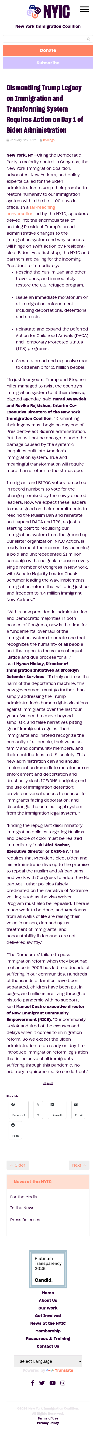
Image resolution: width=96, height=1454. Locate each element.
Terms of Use (48, 1418)
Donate (48, 50)
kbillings (49, 140)
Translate (64, 1370)
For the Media (23, 1197)
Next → (79, 1165)
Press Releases (25, 1220)
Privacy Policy (48, 1423)
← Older (17, 1165)
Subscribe (48, 63)
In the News (22, 1207)
